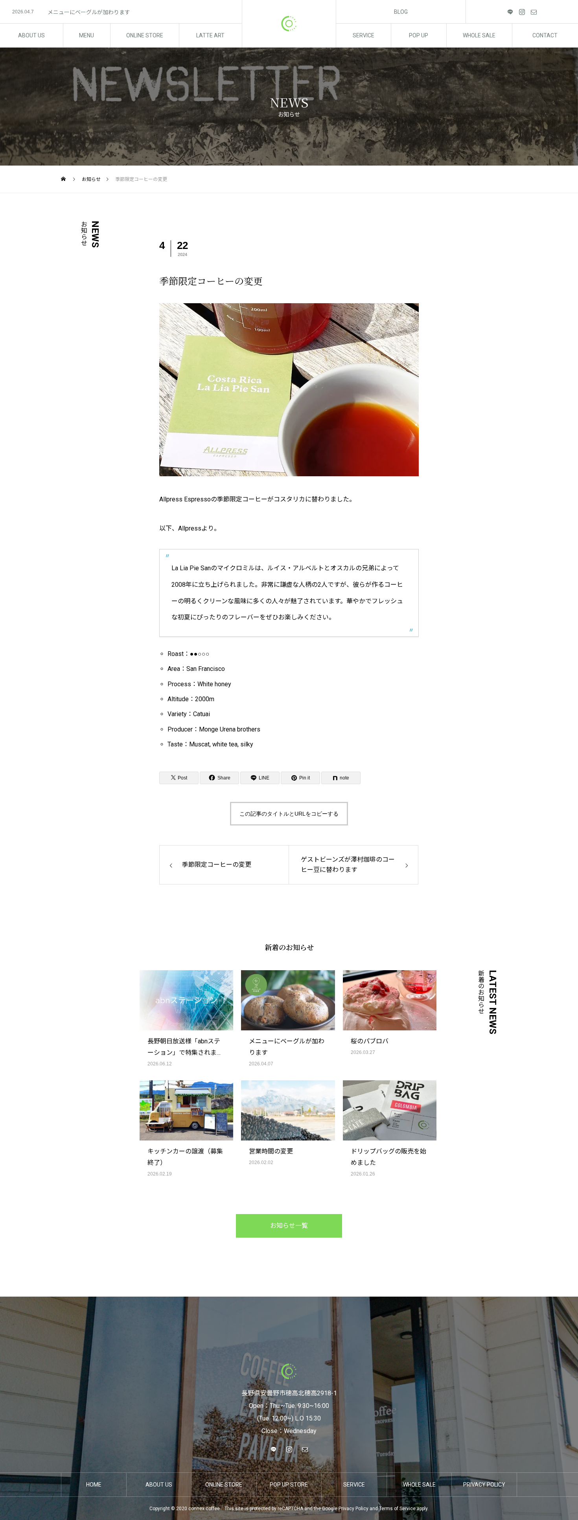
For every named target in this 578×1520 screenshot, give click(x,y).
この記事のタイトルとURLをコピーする (289, 814)
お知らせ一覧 (289, 1225)
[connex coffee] (289, 23)
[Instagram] (522, 11)
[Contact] (533, 11)
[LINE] (510, 11)
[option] (121, 12)
